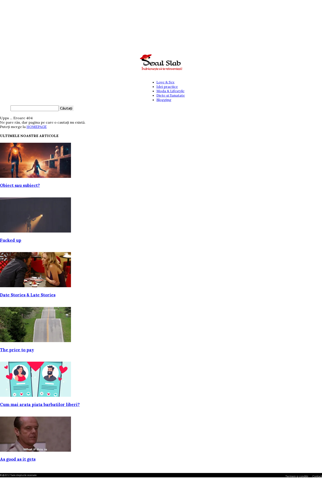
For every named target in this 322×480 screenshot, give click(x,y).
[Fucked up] (35, 231)
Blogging (163, 99)
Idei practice (167, 86)
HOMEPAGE (37, 127)
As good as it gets (17, 459)
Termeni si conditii (296, 476)
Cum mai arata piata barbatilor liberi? (40, 404)
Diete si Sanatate (170, 95)
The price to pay (17, 349)
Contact (317, 476)
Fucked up (10, 240)
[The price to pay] (35, 341)
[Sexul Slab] (161, 63)
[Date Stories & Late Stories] (35, 286)
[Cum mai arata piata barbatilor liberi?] (35, 395)
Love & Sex (165, 82)
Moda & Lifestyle (170, 91)
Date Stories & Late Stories (27, 295)
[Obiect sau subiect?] (35, 176)
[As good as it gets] (35, 450)
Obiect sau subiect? (20, 185)
